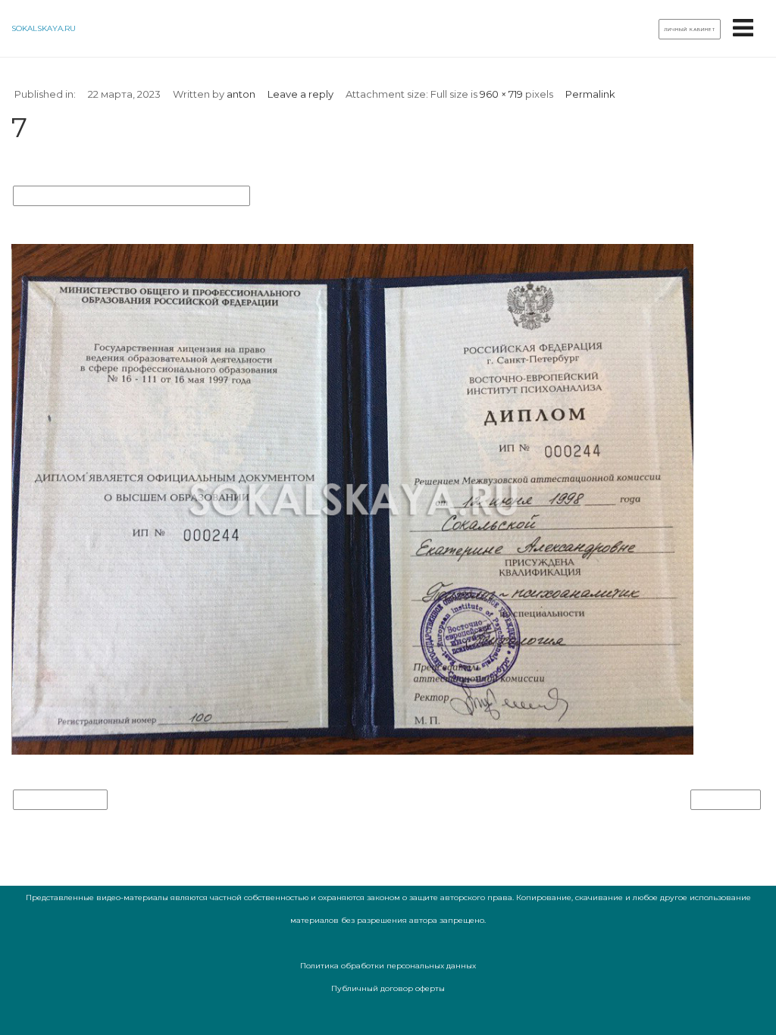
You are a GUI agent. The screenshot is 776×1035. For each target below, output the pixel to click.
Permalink (590, 94)
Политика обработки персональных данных (388, 966)
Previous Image (60, 800)
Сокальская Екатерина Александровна (131, 196)
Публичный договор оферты (388, 988)
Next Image (726, 800)
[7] (352, 751)
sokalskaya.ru (43, 28)
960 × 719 (501, 94)
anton (241, 94)
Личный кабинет (689, 30)
